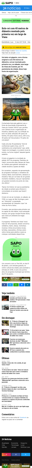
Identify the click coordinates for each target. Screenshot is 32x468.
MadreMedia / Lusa (7, 42)
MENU (17, 3)
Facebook (23, 417)
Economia (4, 404)
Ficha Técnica (5, 460)
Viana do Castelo (21, 51)
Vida (28, 42)
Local (18, 53)
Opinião (4, 361)
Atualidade (12, 296)
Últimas (5, 358)
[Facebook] (16, 454)
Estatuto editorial (15, 460)
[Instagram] (6, 454)
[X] (25, 454)
